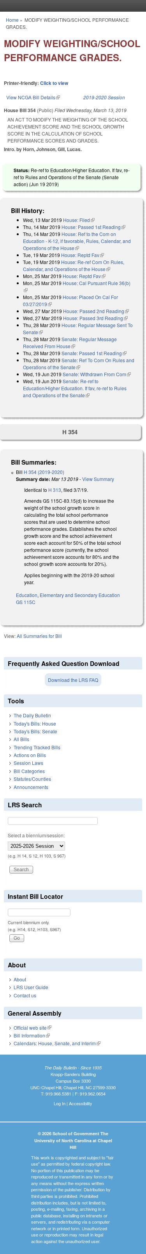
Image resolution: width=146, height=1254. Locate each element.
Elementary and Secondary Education (80, 595)
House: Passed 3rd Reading (95, 318)
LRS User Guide (31, 987)
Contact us (25, 995)
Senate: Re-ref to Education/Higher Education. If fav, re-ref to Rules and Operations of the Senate (75, 388)
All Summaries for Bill (39, 635)
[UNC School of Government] (71, 6)
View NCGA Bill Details (33, 97)
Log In (59, 1103)
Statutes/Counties (32, 778)
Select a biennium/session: (36, 835)
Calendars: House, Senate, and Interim (57, 1043)
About (20, 979)
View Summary (98, 479)
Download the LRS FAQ (73, 679)
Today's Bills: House (35, 723)
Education (26, 595)
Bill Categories (29, 771)
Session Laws (28, 762)
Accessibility (80, 1103)
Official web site (32, 1027)
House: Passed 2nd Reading (96, 311)
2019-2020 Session (104, 97)
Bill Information (32, 1035)
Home (12, 19)
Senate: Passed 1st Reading (94, 353)
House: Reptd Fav (82, 255)
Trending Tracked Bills (37, 747)
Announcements (31, 787)
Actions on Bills (30, 755)
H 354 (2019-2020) (44, 471)
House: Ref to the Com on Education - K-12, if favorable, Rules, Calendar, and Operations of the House (77, 241)
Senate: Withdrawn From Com (97, 374)
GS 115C (25, 602)
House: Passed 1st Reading (93, 227)
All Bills (21, 739)
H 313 (54, 489)
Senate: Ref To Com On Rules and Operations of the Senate (78, 363)
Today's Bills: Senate (35, 731)
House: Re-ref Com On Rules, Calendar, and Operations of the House (73, 265)
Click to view (54, 82)
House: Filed (79, 220)
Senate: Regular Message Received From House (70, 342)
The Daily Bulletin (32, 715)
